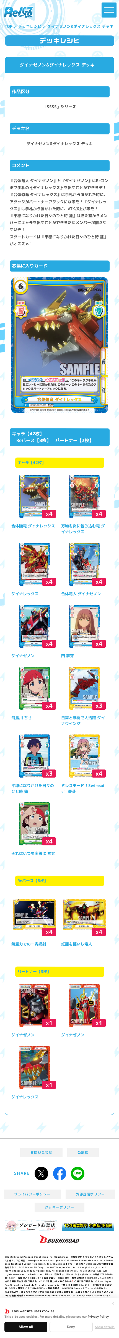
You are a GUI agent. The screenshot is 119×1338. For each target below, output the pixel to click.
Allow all (26, 1326)
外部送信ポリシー (90, 1194)
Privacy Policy (98, 1316)
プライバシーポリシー (32, 1194)
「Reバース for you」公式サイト (18, 12)
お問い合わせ (41, 1152)
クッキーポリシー (59, 1207)
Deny (71, 1326)
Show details (105, 1327)
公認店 (83, 1152)
